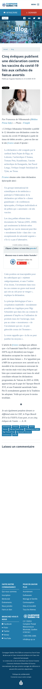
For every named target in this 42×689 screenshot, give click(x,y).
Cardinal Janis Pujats (32, 429)
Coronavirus (7, 435)
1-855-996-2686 (29, 636)
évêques (15, 426)
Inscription (6, 595)
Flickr (6, 627)
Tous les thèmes (29, 609)
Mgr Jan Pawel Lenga (17, 429)
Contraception (28, 602)
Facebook (8, 624)
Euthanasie (27, 595)
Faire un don (7, 609)
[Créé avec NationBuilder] (21, 682)
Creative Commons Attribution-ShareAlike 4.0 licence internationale (20, 663)
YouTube (7, 638)
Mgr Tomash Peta (8, 432)
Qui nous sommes (9, 591)
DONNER (32, 12)
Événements (7, 602)
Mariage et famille (30, 599)
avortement (6, 426)
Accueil (6, 49)
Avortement (27, 591)
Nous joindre (7, 606)
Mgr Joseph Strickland (24, 432)
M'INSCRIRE (11, 12)
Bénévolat (6, 599)
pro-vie (33, 248)
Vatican (5, 429)
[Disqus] (21, 478)
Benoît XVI (24, 426)
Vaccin (32, 426)
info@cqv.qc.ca (29, 639)
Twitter (6, 631)
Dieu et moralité (29, 606)
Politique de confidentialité (21, 674)
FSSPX (15, 435)
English (5, 18)
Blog (12, 49)
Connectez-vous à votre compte (21, 677)
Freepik (26, 123)
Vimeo (6, 635)
